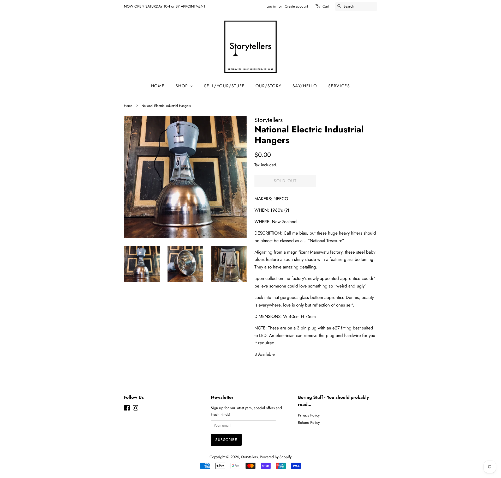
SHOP (183, 86)
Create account (296, 6)
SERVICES (339, 86)
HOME (158, 86)
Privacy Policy (309, 415)
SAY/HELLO (305, 86)
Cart (326, 6)
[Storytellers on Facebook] (127, 409)
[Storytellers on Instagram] (135, 409)
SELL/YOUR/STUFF (224, 86)
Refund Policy (309, 422)
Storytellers (249, 456)
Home (128, 105)
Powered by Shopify (275, 456)
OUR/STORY (268, 86)
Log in (271, 6)
